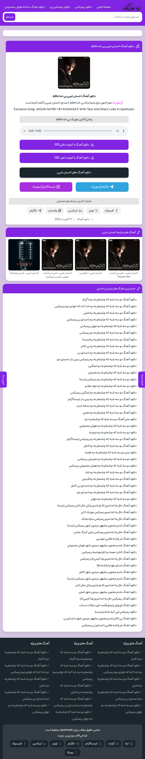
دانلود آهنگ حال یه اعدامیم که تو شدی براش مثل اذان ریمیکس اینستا (97, 505)
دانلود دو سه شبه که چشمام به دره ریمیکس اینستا (108, 379)
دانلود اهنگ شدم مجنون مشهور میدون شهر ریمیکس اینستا (102, 578)
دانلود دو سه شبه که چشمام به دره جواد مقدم (111, 386)
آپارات (111, 743)
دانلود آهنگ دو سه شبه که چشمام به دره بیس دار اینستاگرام (102, 399)
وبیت (60, 735)
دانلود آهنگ (83, 219)
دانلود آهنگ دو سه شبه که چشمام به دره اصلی (110, 312)
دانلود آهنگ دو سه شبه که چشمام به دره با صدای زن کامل (104, 485)
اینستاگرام (91, 743)
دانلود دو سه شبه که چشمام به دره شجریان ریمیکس (107, 459)
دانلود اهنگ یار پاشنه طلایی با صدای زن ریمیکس (109, 625)
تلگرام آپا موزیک (100, 186)
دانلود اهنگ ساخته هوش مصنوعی (25, 7)
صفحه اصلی (104, 7)
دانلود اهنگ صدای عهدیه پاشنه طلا (116, 565)
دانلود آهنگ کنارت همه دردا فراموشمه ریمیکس (109, 552)
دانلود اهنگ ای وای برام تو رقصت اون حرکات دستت (108, 605)
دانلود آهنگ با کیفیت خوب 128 (71, 157)
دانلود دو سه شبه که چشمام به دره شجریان (112, 372)
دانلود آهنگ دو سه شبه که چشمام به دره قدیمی (109, 478)
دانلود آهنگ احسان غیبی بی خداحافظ (112, 46)
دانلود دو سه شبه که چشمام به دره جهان (114, 498)
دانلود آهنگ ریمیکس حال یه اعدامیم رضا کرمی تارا (108, 598)
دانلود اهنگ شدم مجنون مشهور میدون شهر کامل (108, 572)
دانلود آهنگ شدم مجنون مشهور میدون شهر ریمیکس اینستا (102, 525)
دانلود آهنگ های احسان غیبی (74, 172)
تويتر (54, 743)
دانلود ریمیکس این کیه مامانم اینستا (116, 611)
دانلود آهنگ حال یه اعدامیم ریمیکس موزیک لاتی (109, 512)
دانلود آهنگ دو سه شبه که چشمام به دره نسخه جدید (106, 405)
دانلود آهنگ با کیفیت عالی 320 (71, 144)
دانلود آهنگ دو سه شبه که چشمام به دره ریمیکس (108, 332)
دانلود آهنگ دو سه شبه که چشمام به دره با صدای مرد (106, 492)
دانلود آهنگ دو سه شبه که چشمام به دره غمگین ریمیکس (103, 392)
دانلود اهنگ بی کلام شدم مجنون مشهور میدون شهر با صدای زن (100, 618)
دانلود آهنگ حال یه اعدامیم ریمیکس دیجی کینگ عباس (105, 532)
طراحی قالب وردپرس (76, 735)
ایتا (127, 743)
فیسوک (109, 210)
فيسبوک (17, 743)
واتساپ (52, 210)
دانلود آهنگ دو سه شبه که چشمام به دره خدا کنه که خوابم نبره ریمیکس (96, 306)
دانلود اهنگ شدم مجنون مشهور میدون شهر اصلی (108, 592)
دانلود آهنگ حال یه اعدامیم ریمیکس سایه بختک (109, 519)
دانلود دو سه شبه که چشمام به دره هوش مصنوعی (108, 425)
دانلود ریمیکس (83, 7)
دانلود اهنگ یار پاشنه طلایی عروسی (116, 538)
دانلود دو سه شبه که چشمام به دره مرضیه (113, 432)
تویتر (91, 210)
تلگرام (33, 210)
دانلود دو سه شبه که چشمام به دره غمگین (112, 366)
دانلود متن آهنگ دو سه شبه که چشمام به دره (111, 419)
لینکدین (73, 210)
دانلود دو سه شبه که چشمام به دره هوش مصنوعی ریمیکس (103, 465)
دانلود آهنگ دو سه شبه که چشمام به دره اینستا (110, 339)
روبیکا (70, 752)
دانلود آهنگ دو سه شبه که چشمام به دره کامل (110, 445)
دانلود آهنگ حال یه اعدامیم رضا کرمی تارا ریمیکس (108, 558)
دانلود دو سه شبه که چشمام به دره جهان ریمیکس (108, 326)
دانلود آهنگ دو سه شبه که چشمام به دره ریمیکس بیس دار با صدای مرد (96, 359)
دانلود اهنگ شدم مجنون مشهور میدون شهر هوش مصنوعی (102, 545)
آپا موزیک (117, 102)
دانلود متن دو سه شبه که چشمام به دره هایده (111, 452)
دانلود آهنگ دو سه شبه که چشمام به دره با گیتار (109, 299)
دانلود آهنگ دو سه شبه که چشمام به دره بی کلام (109, 346)
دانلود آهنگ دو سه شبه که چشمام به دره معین (110, 412)
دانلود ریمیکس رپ (59, 7)
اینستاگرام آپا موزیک (43, 186)
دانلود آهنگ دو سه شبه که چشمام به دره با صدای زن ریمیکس (102, 319)
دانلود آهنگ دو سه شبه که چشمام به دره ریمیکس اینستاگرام (102, 439)
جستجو (9, 17)
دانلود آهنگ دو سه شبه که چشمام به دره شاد (111, 472)
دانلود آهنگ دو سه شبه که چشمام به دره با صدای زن (107, 352)
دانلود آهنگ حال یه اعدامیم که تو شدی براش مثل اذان (106, 585)
